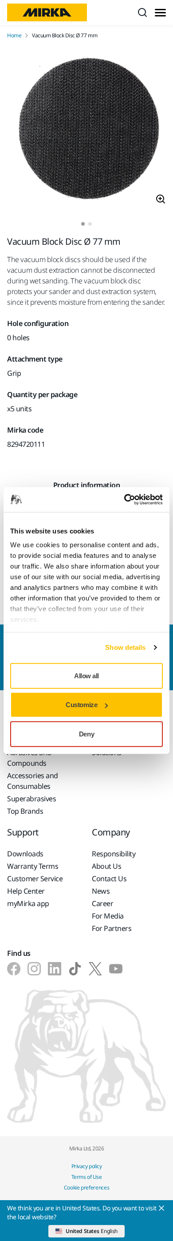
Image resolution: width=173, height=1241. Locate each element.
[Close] (161, 1208)
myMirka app (28, 903)
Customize (81, 704)
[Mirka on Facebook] (13, 968)
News (101, 891)
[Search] (142, 12)
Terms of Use (86, 1177)
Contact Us (109, 878)
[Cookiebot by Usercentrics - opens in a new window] (124, 499)
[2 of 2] (90, 224)
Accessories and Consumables (32, 781)
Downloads (25, 854)
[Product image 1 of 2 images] (86, 130)
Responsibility (113, 854)
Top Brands (25, 811)
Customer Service (35, 878)
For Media (108, 916)
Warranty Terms (32, 866)
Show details (125, 647)
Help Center (26, 891)
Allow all (86, 675)
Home (14, 35)
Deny (86, 733)
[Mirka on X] (95, 968)
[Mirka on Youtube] (115, 968)
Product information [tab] (86, 485)
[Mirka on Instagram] (34, 968)
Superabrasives (31, 798)
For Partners (111, 928)
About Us (106, 866)
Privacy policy (86, 1166)
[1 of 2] (83, 224)
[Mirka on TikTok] (75, 968)
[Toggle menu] (160, 12)
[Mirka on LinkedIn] (54, 968)
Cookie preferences (87, 1187)
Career (102, 903)
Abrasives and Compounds (29, 758)
